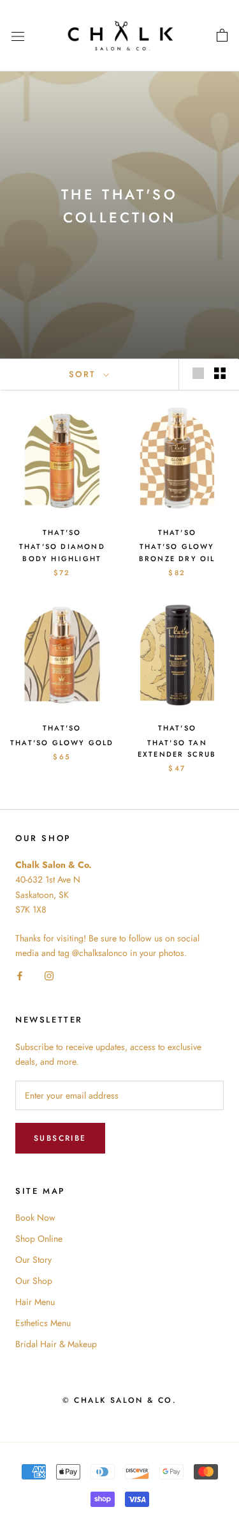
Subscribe (60, 1138)
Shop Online (38, 1238)
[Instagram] (49, 975)
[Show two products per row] (220, 373)
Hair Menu (35, 1301)
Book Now (35, 1217)
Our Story (33, 1259)
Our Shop (33, 1280)
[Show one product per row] (198, 373)
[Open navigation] (17, 36)
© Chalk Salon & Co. (119, 1400)
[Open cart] (222, 35)
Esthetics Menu (43, 1323)
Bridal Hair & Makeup (56, 1344)
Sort (85, 374)
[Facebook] (19, 975)
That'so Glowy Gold (62, 743)
